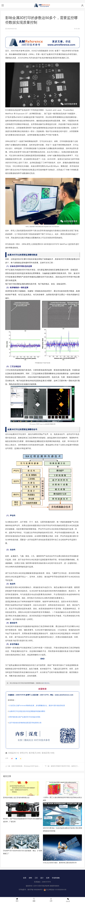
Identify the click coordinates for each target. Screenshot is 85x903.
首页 (24, 878)
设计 (41, 878)
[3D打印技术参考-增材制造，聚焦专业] (42, 5)
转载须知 (46, 683)
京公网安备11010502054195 (56, 889)
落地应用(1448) (48, 752)
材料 (30, 878)
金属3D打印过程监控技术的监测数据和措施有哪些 (27, 711)
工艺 (36, 878)
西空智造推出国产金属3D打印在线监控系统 (24, 717)
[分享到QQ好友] (16, 758)
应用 (47, 878)
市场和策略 (56, 878)
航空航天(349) (35, 752)
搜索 (34, 901)
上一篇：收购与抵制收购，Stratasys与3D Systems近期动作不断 (23, 766)
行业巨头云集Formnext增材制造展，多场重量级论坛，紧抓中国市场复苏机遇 (37, 705)
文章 (51, 901)
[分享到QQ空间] (20, 758)
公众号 (68, 901)
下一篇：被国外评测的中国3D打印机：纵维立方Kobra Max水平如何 (62, 766)
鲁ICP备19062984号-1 (35, 889)
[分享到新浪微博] (12, 758)
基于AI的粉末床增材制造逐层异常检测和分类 (25, 722)
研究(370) (24, 752)
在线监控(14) (13, 752)
